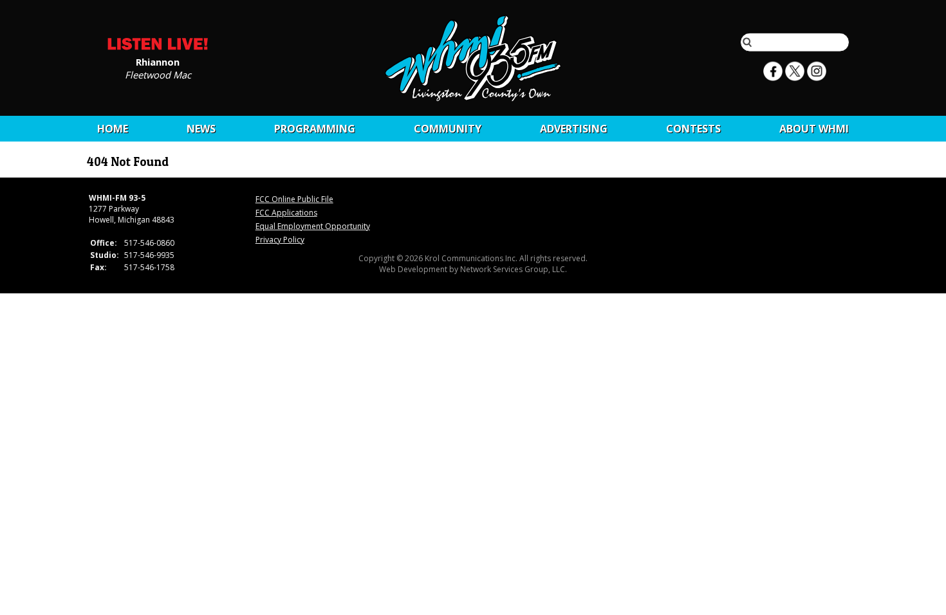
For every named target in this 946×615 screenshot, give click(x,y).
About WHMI (814, 129)
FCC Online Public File (294, 199)
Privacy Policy (279, 239)
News (201, 129)
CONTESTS (693, 129)
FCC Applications (286, 212)
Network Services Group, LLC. (513, 269)
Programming (314, 129)
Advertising (573, 129)
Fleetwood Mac (158, 74)
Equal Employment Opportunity (312, 226)
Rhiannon (158, 61)
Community (447, 129)
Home (112, 129)
